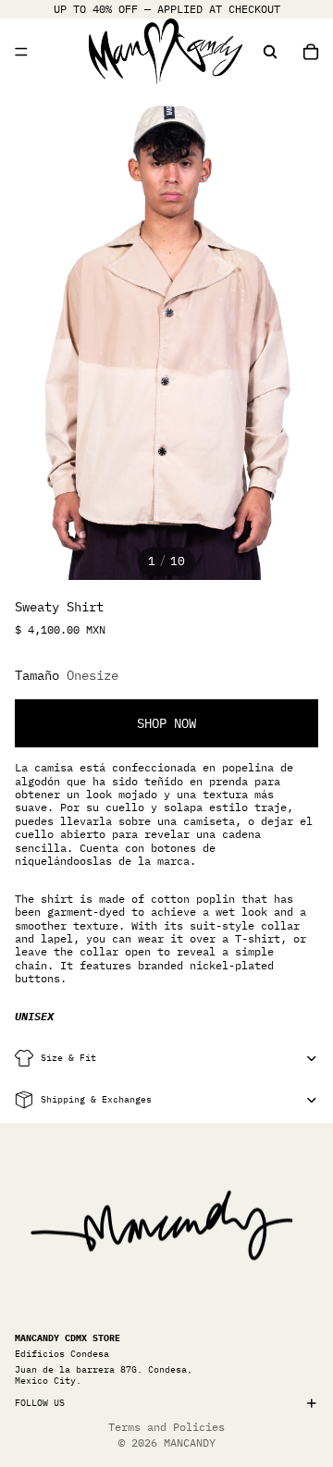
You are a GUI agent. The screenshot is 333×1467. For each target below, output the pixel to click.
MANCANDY (190, 1442)
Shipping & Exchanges (96, 1099)
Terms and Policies (166, 1427)
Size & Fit (68, 1058)
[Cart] (310, 51)
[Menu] (21, 52)
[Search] (270, 51)
